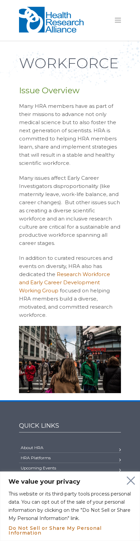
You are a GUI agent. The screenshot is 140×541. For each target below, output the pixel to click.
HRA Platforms (36, 457)
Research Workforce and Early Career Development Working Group (64, 282)
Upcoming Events (38, 467)
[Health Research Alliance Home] (51, 30)
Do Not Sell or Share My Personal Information (55, 530)
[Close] (131, 481)
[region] (70, 506)
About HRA (32, 447)
